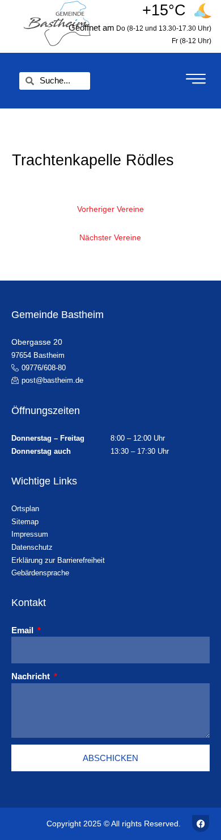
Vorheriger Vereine (110, 209)
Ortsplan (25, 508)
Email (23, 630)
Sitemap (25, 521)
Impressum (29, 534)
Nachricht (31, 676)
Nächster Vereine (110, 237)
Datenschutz (32, 547)
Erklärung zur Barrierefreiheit (58, 560)
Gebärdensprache (40, 573)
